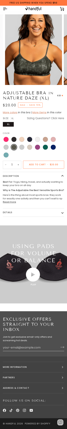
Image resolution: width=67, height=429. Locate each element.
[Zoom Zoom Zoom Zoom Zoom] (33, 49)
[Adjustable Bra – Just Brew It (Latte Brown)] (45, 139)
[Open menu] (8, 9)
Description (11, 176)
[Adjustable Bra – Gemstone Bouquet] (6, 155)
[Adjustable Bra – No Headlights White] (37, 139)
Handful (11, 423)
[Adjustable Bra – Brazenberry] (37, 147)
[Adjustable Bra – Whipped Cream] (29, 147)
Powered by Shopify (37, 423)
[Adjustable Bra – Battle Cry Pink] (6, 139)
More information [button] (15, 367)
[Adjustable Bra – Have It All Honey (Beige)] (22, 139)
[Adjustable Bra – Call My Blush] (53, 139)
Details (8, 212)
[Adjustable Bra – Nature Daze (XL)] (14, 147)
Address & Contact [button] (16, 387)
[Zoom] (12, 78)
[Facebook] (4, 410)
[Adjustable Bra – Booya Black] (14, 139)
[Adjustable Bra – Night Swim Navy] (29, 139)
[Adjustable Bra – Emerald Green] (45, 147)
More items (39, 112)
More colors (10, 112)
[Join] (61, 347)
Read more (9, 202)
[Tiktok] (11, 410)
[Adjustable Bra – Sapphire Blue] (53, 147)
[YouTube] (31, 410)
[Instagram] (24, 410)
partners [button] (9, 377)
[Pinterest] (17, 410)
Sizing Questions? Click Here (45, 118)
